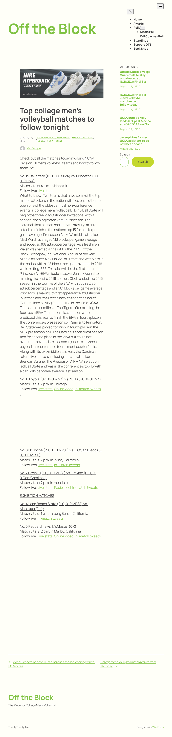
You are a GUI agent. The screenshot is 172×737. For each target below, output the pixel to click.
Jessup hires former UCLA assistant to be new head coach (134, 141)
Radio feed (62, 487)
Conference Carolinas (53, 137)
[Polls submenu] (142, 28)
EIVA (40, 141)
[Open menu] (160, 6)
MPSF (59, 141)
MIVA (50, 141)
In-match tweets (88, 388)
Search (125, 154)
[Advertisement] (61, 421)
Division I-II (82, 137)
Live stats (45, 190)
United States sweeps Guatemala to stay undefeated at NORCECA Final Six (135, 76)
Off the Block (52, 28)
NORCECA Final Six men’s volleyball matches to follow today (133, 99)
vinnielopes (34, 148)
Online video (63, 388)
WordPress (158, 727)
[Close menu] (130, 11)
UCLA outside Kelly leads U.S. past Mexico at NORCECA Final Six (135, 121)
